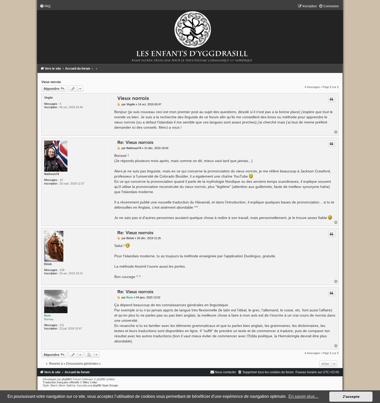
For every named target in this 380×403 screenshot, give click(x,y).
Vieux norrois (51, 82)
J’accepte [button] (351, 396)
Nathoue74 (51, 173)
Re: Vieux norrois (135, 142)
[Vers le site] (190, 34)
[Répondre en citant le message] (331, 99)
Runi (47, 315)
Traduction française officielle (61, 382)
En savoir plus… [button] (303, 396)
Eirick (48, 264)
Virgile (48, 97)
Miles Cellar (90, 382)
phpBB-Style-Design (105, 385)
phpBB (66, 379)
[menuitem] (45, 6)
